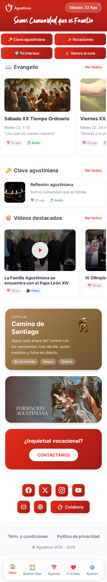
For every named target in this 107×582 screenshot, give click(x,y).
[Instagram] (62, 490)
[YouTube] (78, 490)
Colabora (74, 507)
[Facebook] (28, 490)
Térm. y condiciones (28, 536)
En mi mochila (25, 361)
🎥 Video (32, 291)
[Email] (23, 507)
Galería (67, 361)
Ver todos (93, 67)
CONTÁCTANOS (53, 455)
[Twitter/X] (45, 490)
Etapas (48, 361)
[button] (53, 335)
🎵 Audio (33, 143)
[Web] (40, 507)
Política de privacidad (78, 536)
